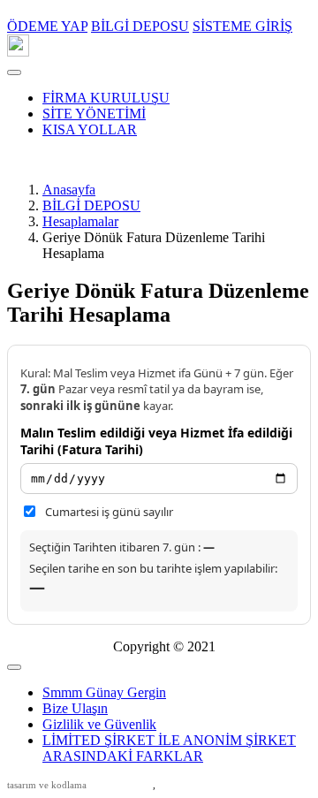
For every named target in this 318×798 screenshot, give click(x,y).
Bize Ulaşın (75, 708)
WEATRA (123, 784)
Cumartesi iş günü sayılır (109, 512)
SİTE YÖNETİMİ (94, 113)
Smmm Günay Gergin (104, 692)
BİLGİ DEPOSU (91, 205)
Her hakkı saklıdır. (60, 646)
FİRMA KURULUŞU (106, 97)
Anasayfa (68, 189)
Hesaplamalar (80, 221)
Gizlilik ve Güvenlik (99, 724)
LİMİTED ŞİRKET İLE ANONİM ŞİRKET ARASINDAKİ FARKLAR (169, 748)
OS (175, 784)
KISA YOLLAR (89, 129)
